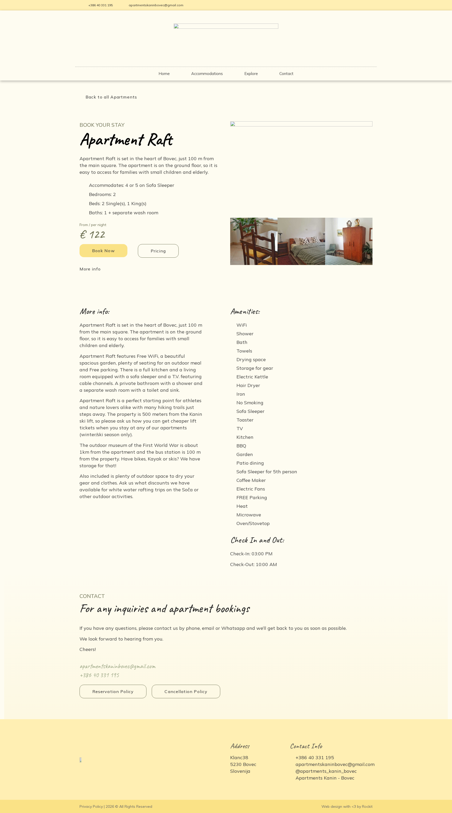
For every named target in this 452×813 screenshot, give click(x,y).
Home (164, 73)
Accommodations (207, 73)
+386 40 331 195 (99, 675)
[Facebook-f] (360, 5)
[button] (108, 97)
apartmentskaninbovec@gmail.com (117, 666)
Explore (251, 73)
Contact (286, 73)
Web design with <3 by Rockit (346, 806)
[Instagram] (368, 5)
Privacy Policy (91, 806)
